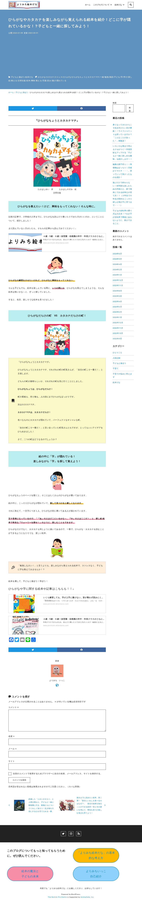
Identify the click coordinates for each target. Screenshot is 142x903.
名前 (11, 736)
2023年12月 (118, 280)
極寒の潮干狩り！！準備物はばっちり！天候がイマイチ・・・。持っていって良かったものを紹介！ (122, 170)
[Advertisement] (70, 55)
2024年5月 (117, 259)
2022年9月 (117, 339)
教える (14, 81)
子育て (116, 368)
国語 (111, 77)
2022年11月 (118, 328)
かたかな (41, 77)
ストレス (59, 77)
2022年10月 (118, 333)
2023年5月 (117, 296)
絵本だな (29, 77)
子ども (117, 77)
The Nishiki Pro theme (57, 897)
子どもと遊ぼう (18, 77)
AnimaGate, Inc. (87, 897)
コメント (13, 707)
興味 (33, 81)
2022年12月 (118, 323)
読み (49, 81)
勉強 (107, 77)
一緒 (102, 77)
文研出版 (22, 81)
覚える (39, 81)
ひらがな (67, 77)
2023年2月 (117, 312)
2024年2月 (117, 270)
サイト (11, 761)
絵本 (28, 81)
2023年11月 (118, 285)
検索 (115, 103)
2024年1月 (117, 275)
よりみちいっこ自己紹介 (96, 873)
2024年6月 (117, 254)
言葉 (44, 81)
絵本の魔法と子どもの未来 (30, 873)
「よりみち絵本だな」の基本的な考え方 (96, 855)
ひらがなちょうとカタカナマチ (85, 77)
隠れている (61, 81)
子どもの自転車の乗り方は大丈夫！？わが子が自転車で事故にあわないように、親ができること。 (122, 217)
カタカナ (50, 77)
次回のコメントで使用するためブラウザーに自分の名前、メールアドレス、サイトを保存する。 (57, 773)
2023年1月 (117, 317)
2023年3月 (117, 307)
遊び (54, 81)
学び (125, 77)
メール (12, 749)
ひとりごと (117, 353)
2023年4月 (117, 301)
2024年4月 (117, 264)
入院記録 (117, 358)
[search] (130, 5)
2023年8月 (117, 291)
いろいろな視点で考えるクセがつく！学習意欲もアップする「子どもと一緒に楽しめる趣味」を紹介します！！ (122, 152)
